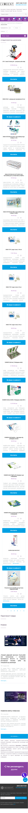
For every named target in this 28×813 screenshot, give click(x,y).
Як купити (3, 9)
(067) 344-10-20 (21, 3)
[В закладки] (18, 67)
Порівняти (19, 19)
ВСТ (14, 804)
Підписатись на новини (21, 797)
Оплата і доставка (11, 9)
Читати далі (3, 680)
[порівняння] (21, 67)
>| (23, 611)
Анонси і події (8, 11)
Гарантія (24, 9)
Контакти (19, 11)
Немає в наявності (14, 117)
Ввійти (9, 20)
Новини (2, 11)
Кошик (25, 19)
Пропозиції (19, 9)
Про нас (14, 11)
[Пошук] (26, 14)
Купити (14, 79)
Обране (13, 19)
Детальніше (19, 226)
